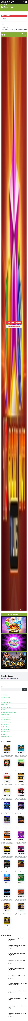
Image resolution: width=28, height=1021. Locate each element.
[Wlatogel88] (21, 794)
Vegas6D (21, 910)
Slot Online (3, 709)
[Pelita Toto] (7, 866)
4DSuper (7, 925)
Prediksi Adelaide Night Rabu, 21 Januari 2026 (16, 938)
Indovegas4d (7, 752)
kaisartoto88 (21, 767)
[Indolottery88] (7, 808)
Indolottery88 (7, 809)
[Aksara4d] (21, 822)
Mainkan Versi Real (15, 322)
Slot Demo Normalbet (6, 719)
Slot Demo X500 (4, 724)
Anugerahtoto (7, 824)
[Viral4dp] (21, 837)
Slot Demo (3, 700)
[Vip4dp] (7, 909)
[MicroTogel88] (21, 852)
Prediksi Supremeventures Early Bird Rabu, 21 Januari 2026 (17, 984)
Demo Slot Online (5, 714)
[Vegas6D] (21, 909)
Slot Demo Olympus (5, 727)
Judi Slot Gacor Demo (6, 717)
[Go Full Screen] (4, 35)
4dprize (21, 781)
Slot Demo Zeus (4, 695)
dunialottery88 (7, 839)
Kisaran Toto (21, 868)
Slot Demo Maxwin (5, 697)
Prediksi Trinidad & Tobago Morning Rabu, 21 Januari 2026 (17, 946)
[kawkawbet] (21, 894)
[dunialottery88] (7, 837)
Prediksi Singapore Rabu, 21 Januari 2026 (17, 1006)
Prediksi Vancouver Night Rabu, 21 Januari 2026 (16, 954)
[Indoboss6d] (7, 852)
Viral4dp (21, 839)
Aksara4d (21, 824)
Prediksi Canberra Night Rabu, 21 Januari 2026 (16, 976)
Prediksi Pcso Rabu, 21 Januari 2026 (17, 991)
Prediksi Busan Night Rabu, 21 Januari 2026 (17, 999)
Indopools (7, 781)
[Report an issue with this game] (2, 35)
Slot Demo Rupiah (5, 729)
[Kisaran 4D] (21, 880)
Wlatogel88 (21, 795)
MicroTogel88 (21, 853)
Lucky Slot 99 (7, 896)
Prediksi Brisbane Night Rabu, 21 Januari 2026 (16, 969)
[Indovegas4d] (7, 751)
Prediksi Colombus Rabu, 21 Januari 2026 (17, 1014)
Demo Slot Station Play (6, 736)
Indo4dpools (21, 752)
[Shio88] (7, 765)
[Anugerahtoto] (7, 822)
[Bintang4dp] (21, 808)
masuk (7, 678)
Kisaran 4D (21, 882)
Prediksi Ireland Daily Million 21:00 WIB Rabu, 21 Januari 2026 (16, 961)
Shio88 (7, 767)
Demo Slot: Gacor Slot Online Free (8, 712)
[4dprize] (21, 779)
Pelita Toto (7, 868)
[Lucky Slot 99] (7, 894)
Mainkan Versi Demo (14, 326)
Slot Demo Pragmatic (6, 707)
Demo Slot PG (4, 734)
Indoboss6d (7, 853)
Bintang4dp (21, 809)
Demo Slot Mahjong (5, 731)
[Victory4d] (7, 880)
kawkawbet (21, 896)
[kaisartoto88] (21, 765)
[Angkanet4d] (7, 794)
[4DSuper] (7, 923)
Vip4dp (7, 910)
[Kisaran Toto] (21, 866)
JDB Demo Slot (4, 704)
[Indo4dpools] (21, 751)
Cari (2, 687)
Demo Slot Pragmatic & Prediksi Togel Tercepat (9, 3)
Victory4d (7, 882)
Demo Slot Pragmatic (6, 702)
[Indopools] (7, 779)
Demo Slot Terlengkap (6, 722)
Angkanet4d (7, 795)
